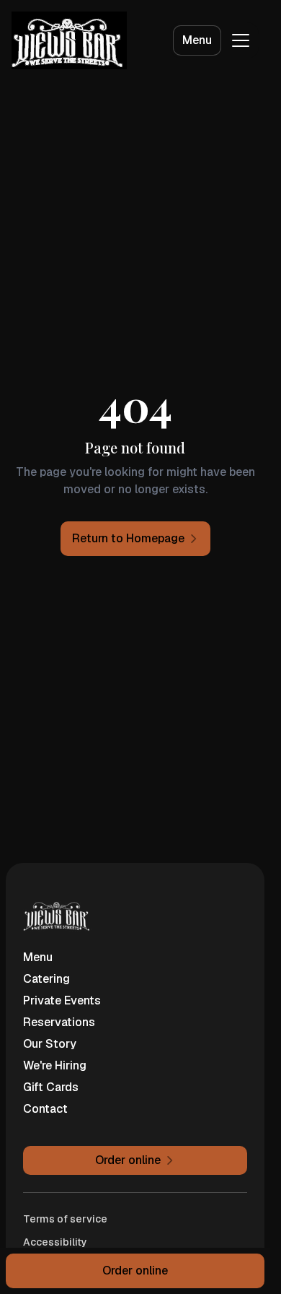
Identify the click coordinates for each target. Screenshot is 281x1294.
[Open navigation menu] (240, 40)
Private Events (62, 1000)
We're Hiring (54, 1065)
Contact (45, 1108)
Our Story (49, 1043)
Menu (197, 40)
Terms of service (65, 1218)
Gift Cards (51, 1087)
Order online (135, 1270)
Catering (46, 978)
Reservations (59, 1022)
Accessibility (55, 1242)
